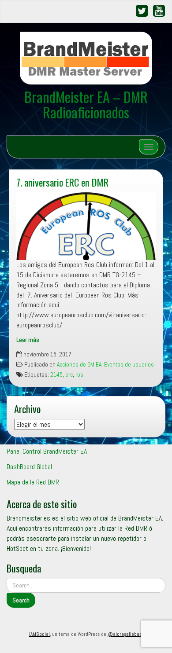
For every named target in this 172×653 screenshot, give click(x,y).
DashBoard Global (29, 466)
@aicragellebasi (125, 634)
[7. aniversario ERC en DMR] (86, 226)
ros (79, 374)
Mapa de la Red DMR (33, 482)
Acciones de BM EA (79, 364)
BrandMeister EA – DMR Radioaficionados (86, 104)
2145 (56, 374)
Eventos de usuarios (129, 364)
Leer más (27, 340)
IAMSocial (39, 634)
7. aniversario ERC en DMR (62, 182)
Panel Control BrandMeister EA (47, 451)
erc (69, 374)
